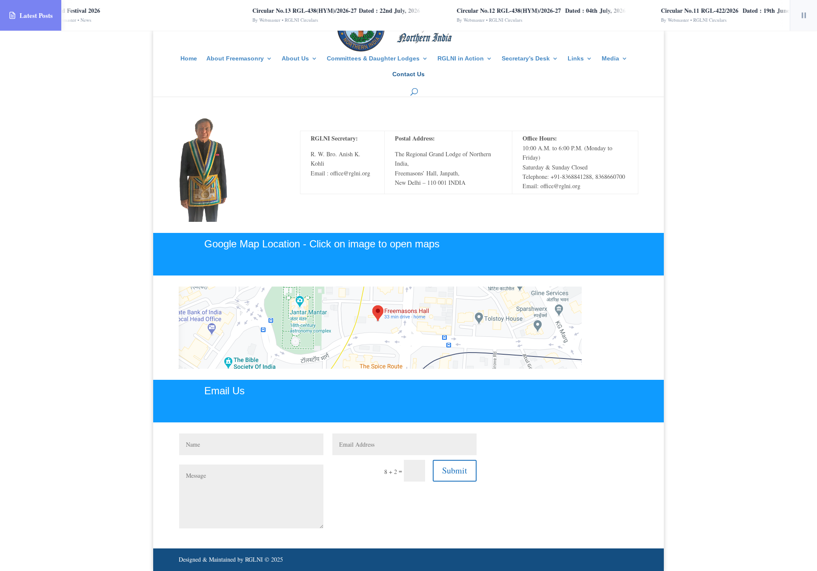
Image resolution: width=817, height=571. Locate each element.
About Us (295, 58)
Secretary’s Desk (526, 58)
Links (576, 58)
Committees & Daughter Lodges (373, 58)
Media (610, 58)
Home (188, 58)
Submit (454, 470)
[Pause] (803, 15)
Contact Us (408, 74)
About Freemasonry (235, 58)
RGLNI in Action (460, 58)
